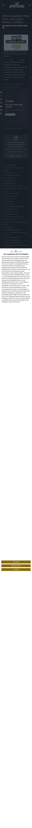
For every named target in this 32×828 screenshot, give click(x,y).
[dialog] (16, 538)
